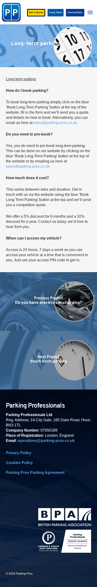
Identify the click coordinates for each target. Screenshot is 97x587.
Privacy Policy (18, 453)
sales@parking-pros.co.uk (55, 123)
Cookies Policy (19, 463)
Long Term (55, 12)
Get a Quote (36, 12)
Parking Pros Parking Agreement (35, 473)
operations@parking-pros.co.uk (46, 441)
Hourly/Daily (75, 12)
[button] (90, 12)
